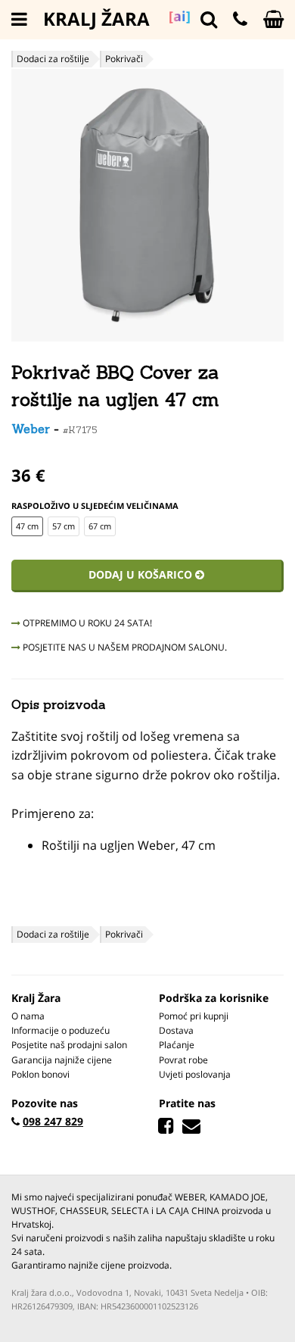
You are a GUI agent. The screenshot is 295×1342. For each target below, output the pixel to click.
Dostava (176, 1030)
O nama (28, 1016)
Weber (30, 428)
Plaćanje (176, 1044)
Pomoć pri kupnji (193, 1016)
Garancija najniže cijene (61, 1059)
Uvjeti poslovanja (195, 1074)
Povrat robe (183, 1059)
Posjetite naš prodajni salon (69, 1044)
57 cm (63, 526)
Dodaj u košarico (141, 574)
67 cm (99, 526)
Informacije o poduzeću (60, 1030)
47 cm (27, 526)
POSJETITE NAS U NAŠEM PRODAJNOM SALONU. (123, 647)
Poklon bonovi (40, 1074)
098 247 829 (53, 1121)
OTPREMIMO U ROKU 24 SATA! (86, 622)
